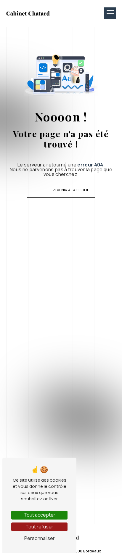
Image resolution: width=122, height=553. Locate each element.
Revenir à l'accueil (70, 190)
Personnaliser (39, 538)
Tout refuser (39, 526)
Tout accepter (39, 515)
